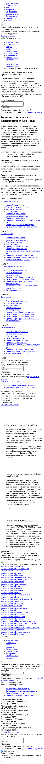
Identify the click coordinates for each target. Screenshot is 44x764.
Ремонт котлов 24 (13, 64)
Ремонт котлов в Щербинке (12, 614)
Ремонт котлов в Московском (13, 617)
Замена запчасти (13, 284)
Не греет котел (7, 234)
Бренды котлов (12, 14)
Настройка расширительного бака (20, 279)
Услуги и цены (12, 3)
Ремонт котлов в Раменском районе (16, 577)
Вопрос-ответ (11, 9)
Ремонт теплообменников (16, 270)
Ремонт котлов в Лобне (10, 610)
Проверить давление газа (16, 218)
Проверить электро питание (17, 216)
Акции (9, 7)
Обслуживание (12, 18)
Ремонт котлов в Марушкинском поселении (19, 621)
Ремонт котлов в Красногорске (14, 579)
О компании (11, 5)
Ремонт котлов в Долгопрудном (14, 608)
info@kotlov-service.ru (10, 732)
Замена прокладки (13, 290)
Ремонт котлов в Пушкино (12, 604)
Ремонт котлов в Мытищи (12, 575)
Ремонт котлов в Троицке (11, 588)
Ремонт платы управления (17, 207)
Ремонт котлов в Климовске (12, 619)
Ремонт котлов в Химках (11, 606)
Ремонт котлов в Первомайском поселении (19, 623)
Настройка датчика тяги (16, 205)
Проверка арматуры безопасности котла (22, 281)
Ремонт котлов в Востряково (13, 625)
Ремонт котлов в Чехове (11, 593)
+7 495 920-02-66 (8, 36)
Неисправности (12, 66)
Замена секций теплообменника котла (22, 286)
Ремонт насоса (12, 212)
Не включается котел (9, 201)
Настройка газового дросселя (18, 260)
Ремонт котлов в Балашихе (12, 601)
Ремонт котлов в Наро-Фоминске (15, 569)
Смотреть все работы (10, 405)
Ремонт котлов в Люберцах (12, 630)
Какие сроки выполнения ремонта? (20, 385)
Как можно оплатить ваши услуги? (20, 387)
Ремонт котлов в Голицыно (12, 582)
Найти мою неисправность (12, 381)
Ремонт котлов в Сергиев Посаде (15, 612)
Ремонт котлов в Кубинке (11, 597)
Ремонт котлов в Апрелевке (12, 571)
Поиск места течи (13, 288)
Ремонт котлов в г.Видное (12, 590)
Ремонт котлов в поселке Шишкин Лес (17, 599)
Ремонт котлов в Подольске (12, 634)
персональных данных (33, 112)
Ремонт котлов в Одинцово (12, 566)
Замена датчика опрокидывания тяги (21, 691)
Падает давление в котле (11, 266)
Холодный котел (8, 327)
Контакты (10, 20)
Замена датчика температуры (18, 689)
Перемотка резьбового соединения (20, 277)
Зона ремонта (11, 16)
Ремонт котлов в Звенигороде (13, 584)
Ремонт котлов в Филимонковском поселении (20, 628)
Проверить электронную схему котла (21, 227)
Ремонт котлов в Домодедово (13, 573)
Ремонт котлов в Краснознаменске (15, 595)
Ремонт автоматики (14, 209)
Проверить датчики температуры (20, 225)
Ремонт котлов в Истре (10, 586)
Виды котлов (11, 12)
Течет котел (6, 297)
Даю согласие (9, 751)
